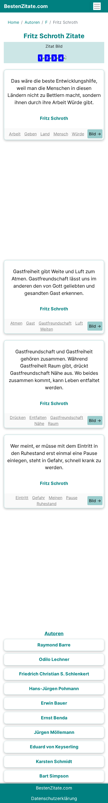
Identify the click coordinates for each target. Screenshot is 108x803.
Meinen (55, 497)
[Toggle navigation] (97, 6)
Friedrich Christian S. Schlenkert (54, 673)
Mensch (60, 133)
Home (13, 22)
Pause (71, 497)
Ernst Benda (54, 717)
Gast (30, 323)
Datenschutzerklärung (54, 798)
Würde (78, 133)
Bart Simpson (54, 776)
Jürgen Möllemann (54, 732)
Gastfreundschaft (55, 323)
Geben (30, 133)
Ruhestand (47, 503)
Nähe (39, 423)
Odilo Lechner (54, 659)
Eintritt (22, 497)
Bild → (95, 133)
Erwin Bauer (54, 703)
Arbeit (15, 133)
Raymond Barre (54, 644)
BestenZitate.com (26, 6)
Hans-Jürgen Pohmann (54, 688)
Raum (53, 423)
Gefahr (38, 497)
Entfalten (37, 417)
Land (45, 133)
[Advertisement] (54, 198)
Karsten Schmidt (54, 761)
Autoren (32, 22)
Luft (79, 323)
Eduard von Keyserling (54, 746)
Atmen (16, 323)
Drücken (18, 417)
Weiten (46, 329)
